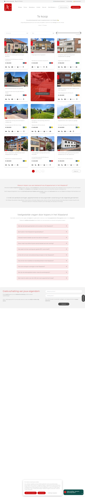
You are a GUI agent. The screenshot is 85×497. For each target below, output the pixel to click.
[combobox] (16, 33)
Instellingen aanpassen (52, 492)
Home (39, 25)
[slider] (56, 32)
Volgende (75, 171)
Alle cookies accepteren (30, 492)
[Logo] (10, 7)
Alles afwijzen (41, 492)
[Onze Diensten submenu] (55, 7)
